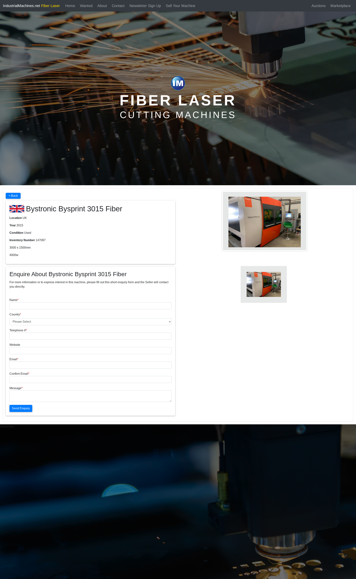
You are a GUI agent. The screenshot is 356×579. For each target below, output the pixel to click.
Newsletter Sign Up (145, 6)
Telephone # (17, 330)
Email (13, 359)
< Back (13, 195)
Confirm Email (18, 373)
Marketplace (340, 6)
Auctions (319, 6)
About (102, 6)
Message (15, 388)
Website (14, 344)
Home (70, 6)
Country (14, 314)
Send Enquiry (21, 408)
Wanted (86, 6)
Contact (118, 6)
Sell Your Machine (180, 6)
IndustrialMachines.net (31, 6)
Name (13, 300)
